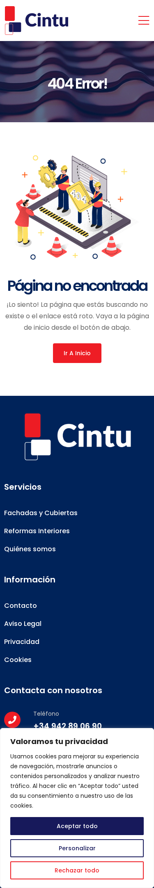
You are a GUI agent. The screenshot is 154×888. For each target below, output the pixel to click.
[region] (77, 808)
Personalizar (77, 848)
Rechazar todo (77, 870)
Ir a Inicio (77, 353)
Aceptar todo (77, 826)
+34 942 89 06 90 (67, 726)
